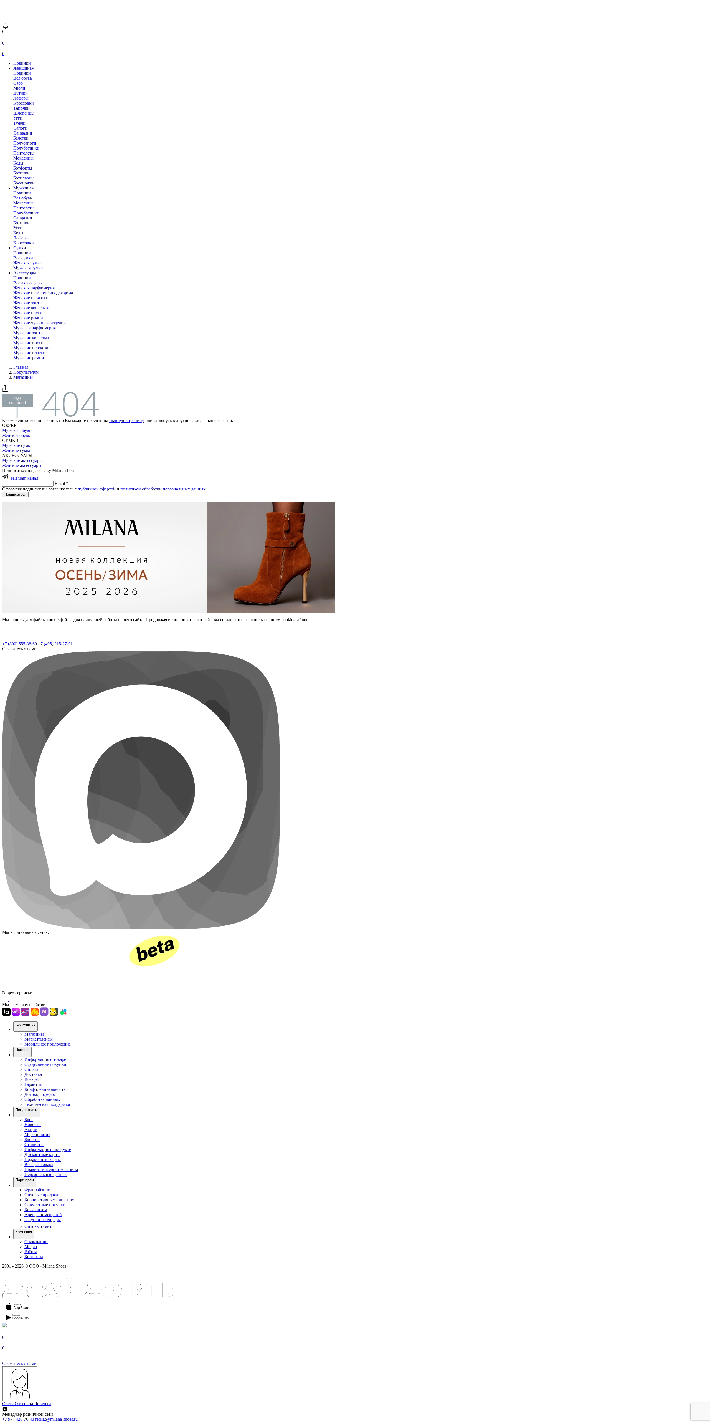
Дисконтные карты (42, 1154)
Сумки (19, 248)
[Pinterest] (25, 987)
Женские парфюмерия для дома (43, 292)
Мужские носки (28, 342)
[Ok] (19, 987)
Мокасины (23, 158)
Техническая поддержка (47, 1104)
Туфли (19, 123)
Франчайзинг (37, 1189)
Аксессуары (24, 272)
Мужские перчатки (31, 347)
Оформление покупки (45, 1064)
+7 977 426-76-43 (18, 1419)
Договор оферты (40, 1094)
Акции (30, 1129)
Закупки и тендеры (42, 1219)
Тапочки (21, 108)
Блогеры (32, 1139)
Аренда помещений (43, 1214)
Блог (28, 1119)
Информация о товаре (45, 1059)
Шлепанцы (23, 113)
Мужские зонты (28, 332)
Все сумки (23, 258)
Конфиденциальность (44, 1089)
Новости (32, 1124)
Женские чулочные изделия (39, 322)
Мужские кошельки (31, 337)
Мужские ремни (28, 357)
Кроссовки (23, 103)
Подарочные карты (42, 1159)
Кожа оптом (35, 1209)
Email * (61, 483)
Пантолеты (23, 153)
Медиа (30, 1246)
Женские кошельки (31, 307)
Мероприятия (37, 1134)
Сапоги (20, 128)
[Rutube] (5, 999)
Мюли (19, 88)
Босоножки (24, 183)
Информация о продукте (47, 1149)
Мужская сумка (28, 267)
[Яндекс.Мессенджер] (289, 927)
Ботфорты (22, 168)
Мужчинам (23, 188)
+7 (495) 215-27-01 (55, 643)
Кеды (18, 163)
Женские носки (27, 312)
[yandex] (5, 987)
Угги (17, 118)
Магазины (34, 1034)
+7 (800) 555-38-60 (20, 643)
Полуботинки (26, 148)
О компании (36, 1241)
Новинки (22, 63)
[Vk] (13, 987)
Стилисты (34, 1144)
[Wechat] (295, 927)
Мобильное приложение (47, 1044)
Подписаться (15, 494)
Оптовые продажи (41, 1194)
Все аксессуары (28, 282)
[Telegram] (107, 987)
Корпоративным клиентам (49, 1199)
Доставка (33, 1074)
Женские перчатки (31, 297)
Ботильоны (23, 178)
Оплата (31, 1069)
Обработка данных (42, 1099)
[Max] (141, 927)
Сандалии (22, 133)
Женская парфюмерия (34, 287)
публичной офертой (97, 489)
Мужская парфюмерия (34, 327)
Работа (30, 1251)
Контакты (33, 1256)
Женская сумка (27, 262)
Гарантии (33, 1084)
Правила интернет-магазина (51, 1169)
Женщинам (23, 68)
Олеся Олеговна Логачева (26, 1403)
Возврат (32, 1079)
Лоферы (21, 98)
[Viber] (284, 927)
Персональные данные (45, 1174)
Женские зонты (27, 302)
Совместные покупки (44, 1204)
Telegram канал (23, 478)
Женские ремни (28, 317)
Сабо (18, 83)
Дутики (20, 93)
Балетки (21, 138)
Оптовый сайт (38, 1226)
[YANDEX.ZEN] (32, 987)
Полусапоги (24, 143)
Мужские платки (29, 352)
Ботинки (21, 173)
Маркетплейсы (38, 1039)
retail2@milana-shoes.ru (56, 1419)
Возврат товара (38, 1164)
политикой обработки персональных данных (163, 489)
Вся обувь (22, 78)
